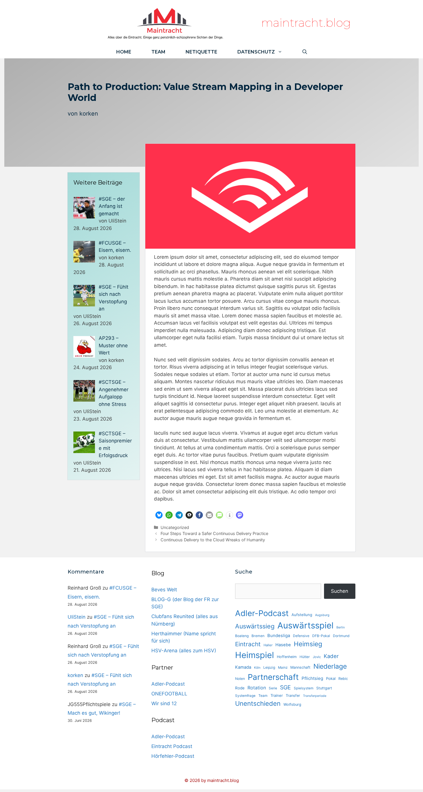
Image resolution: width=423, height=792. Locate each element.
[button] (159, 515)
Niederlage (330, 666)
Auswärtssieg (255, 626)
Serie (273, 688)
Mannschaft (300, 667)
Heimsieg (308, 644)
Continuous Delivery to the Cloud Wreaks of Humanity (213, 539)
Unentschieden (258, 703)
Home (123, 52)
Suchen (339, 591)
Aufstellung (301, 614)
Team (158, 52)
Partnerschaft (273, 677)
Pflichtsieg (312, 678)
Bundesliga (278, 635)
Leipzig (269, 667)
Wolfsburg (292, 704)
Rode (240, 688)
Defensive (301, 636)
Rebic (343, 678)
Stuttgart (324, 688)
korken (88, 113)
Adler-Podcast (168, 684)
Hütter (305, 657)
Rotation (256, 688)
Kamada (243, 667)
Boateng (242, 636)
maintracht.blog (306, 23)
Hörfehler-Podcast (172, 756)
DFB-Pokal (321, 636)
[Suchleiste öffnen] (304, 51)
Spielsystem (303, 688)
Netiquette (201, 52)
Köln (257, 668)
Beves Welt (164, 589)
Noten (240, 678)
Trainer (276, 695)
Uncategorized (175, 527)
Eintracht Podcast (171, 746)
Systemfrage (245, 696)
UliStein (76, 617)
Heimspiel (254, 655)
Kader (331, 656)
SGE (285, 687)
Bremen (257, 636)
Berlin (340, 627)
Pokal (331, 678)
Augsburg (322, 615)
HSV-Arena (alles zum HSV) (183, 650)
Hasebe (283, 644)
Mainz (282, 668)
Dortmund (341, 636)
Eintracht (248, 644)
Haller (268, 645)
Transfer (293, 695)
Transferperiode (314, 696)
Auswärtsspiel (305, 625)
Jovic (317, 657)
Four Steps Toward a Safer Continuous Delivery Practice (214, 533)
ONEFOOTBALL (169, 694)
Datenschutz (256, 52)
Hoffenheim (287, 657)
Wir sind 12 (164, 703)
